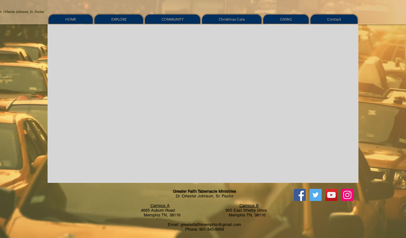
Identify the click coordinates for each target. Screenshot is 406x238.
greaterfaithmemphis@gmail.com (210, 224)
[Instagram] (347, 195)
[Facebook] (300, 195)
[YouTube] (331, 195)
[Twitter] (316, 195)
